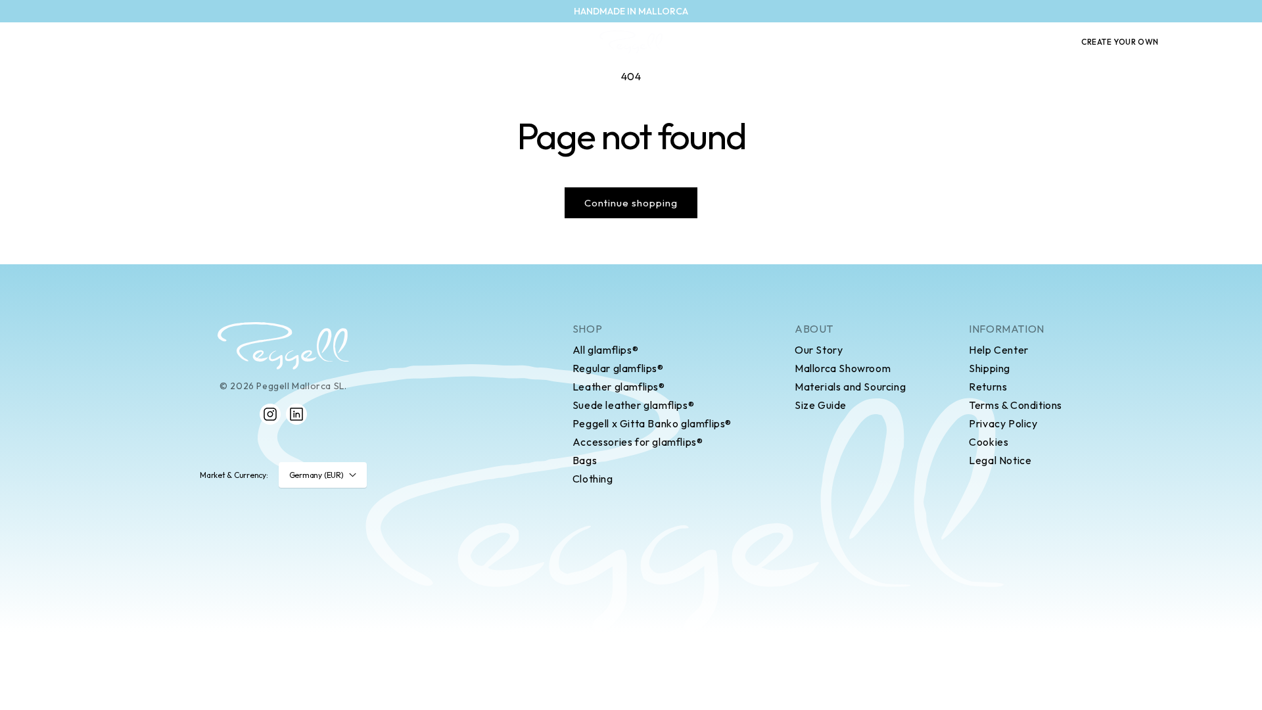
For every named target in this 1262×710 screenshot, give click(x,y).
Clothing (593, 478)
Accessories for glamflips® (638, 441)
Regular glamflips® (618, 368)
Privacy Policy (1003, 423)
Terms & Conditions (1015, 405)
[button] (1192, 42)
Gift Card (1033, 42)
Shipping (989, 368)
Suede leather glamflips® (633, 405)
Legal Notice (1000, 460)
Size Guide (821, 405)
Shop (587, 328)
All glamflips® (605, 349)
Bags (585, 460)
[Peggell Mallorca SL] (283, 345)
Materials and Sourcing (850, 386)
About (814, 328)
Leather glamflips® (619, 386)
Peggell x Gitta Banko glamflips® (652, 423)
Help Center (999, 349)
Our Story (819, 349)
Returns (988, 386)
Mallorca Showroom (843, 368)
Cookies (988, 441)
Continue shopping (631, 203)
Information (1006, 328)
